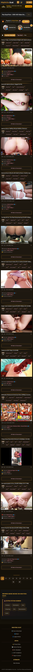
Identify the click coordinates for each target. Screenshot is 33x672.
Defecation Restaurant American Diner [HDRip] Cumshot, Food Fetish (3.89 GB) (16, 394)
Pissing (27, 444)
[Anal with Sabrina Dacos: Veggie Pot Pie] (16, 102)
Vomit (6, 613)
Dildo (27, 220)
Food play (24, 267)
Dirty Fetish (14, 131)
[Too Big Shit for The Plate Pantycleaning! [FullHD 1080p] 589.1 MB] (16, 235)
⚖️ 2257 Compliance (16, 652)
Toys (21, 42)
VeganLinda (13, 220)
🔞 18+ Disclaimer (16, 649)
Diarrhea (25, 223)
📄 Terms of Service (16, 647)
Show (29, 14)
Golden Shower (15, 45)
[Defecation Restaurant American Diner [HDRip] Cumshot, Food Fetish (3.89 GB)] (16, 412)
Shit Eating (16, 400)
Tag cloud (20, 35)
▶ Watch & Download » (16, 79)
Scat (18, 220)
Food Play (8, 87)
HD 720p (9, 383)
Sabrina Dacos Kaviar (25, 45)
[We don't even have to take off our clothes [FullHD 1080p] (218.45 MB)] (16, 279)
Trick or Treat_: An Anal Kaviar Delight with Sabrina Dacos (16, 40)
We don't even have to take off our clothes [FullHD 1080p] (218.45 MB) (16, 261)
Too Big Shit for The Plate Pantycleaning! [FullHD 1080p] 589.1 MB (16, 217)
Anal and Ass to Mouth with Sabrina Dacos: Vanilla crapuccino (16, 173)
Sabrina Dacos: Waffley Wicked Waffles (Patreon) (14, 128)
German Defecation (20, 87)
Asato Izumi (11, 397)
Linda (7, 220)
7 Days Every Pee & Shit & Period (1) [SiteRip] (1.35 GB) (15, 439)
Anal (7, 267)
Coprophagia (8, 134)
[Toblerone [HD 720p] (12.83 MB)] (16, 368)
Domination (16, 605)
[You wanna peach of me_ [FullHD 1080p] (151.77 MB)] (16, 501)
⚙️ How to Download (16, 631)
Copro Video (15, 42)
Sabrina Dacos (11, 71)
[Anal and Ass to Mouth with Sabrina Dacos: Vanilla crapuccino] (16, 190)
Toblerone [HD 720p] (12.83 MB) (9, 350)
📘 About (16, 633)
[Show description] (5, 68)
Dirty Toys (15, 90)
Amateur (7, 605)
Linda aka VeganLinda (12, 248)
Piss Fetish (8, 90)
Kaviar (25, 264)
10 (13, 582)
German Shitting (24, 175)
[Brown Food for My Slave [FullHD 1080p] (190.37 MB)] (16, 545)
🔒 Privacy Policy (16, 644)
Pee (26, 90)
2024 (7, 76)
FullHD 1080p (10, 74)
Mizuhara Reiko (19, 397)
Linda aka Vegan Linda (13, 470)
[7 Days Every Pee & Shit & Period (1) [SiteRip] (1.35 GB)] (16, 456)
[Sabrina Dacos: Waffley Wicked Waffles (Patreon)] (16, 146)
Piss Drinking (8, 400)
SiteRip (8, 472)
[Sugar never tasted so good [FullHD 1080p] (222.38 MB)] (16, 323)
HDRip (8, 427)
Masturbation (8, 223)
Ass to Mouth (12, 267)
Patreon (8, 73)
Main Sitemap (16, 663)
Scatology (21, 90)
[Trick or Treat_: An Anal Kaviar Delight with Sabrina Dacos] (16, 57)
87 (19, 582)
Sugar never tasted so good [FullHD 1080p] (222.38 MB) (16, 306)
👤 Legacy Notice (16, 636)
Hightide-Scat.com (10, 35)
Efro (14, 609)
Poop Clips (27, 42)
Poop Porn (8, 45)
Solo (23, 605)
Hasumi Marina (27, 397)
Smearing (20, 223)
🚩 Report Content (16, 655)
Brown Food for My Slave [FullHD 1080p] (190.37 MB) (15, 527)
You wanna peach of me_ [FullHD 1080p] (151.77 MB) (15, 483)
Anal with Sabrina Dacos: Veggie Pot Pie (11, 84)
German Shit (8, 42)
